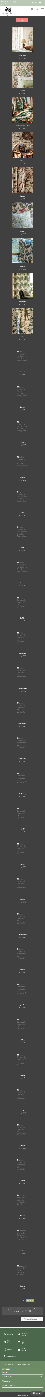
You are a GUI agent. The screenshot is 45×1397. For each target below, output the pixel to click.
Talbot (23, 1040)
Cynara (22, 266)
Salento (22, 196)
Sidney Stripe (22, 688)
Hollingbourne (22, 723)
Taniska (22, 1216)
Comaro (22, 583)
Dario (22, 512)
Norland (22, 1075)
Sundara (22, 90)
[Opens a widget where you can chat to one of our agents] (37, 1393)
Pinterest (36, 3)
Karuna (22, 231)
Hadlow (22, 899)
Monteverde (22, 301)
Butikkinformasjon (8, 1385)
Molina (22, 477)
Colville (22, 1180)
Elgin (22, 1110)
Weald (22, 829)
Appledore (22, 1005)
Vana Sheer (22, 55)
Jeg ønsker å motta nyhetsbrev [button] (17, 1364)
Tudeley (22, 618)
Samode (22, 1286)
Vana (22, 337)
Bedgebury (22, 794)
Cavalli (22, 372)
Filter (22, 20)
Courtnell (23, 1145)
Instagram (40, 3)
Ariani (23, 442)
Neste (30, 1300)
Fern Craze (22, 758)
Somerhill (22, 653)
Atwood (22, 969)
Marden (22, 864)
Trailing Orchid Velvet (22, 126)
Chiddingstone (22, 934)
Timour (22, 161)
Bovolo (22, 407)
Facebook (32, 3)
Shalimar (22, 1251)
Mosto (22, 548)
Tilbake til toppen (32, 1319)
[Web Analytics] (6, 1369)
